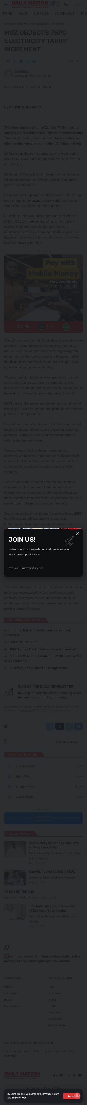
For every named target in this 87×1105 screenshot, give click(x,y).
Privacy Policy (51, 1094)
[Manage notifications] (77, 1095)
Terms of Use (19, 1097)
